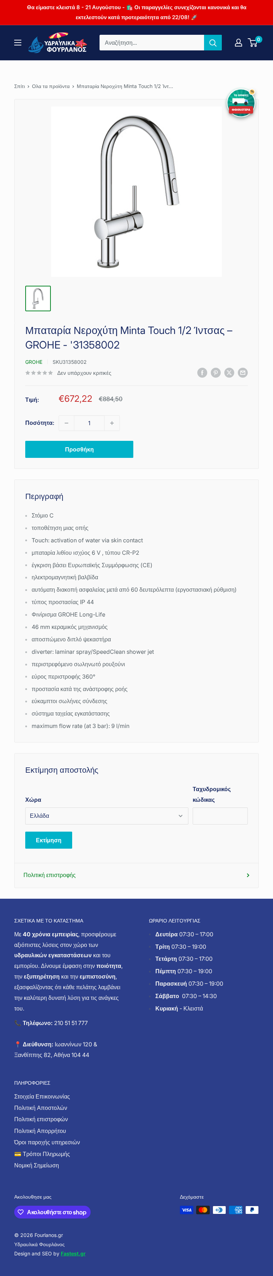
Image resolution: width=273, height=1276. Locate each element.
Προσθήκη (79, 449)
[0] (252, 42)
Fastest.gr (73, 1253)
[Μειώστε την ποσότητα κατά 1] (66, 423)
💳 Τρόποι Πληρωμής (42, 1153)
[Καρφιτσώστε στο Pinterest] (216, 372)
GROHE (33, 362)
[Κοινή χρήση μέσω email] (243, 372)
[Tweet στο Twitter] (229, 372)
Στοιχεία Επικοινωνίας (42, 1096)
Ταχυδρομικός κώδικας (212, 794)
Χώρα (33, 799)
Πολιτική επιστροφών (41, 1119)
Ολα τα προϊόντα (51, 86)
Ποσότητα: (39, 422)
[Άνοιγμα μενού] (17, 42)
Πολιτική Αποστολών (40, 1107)
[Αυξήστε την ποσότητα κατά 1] (112, 423)
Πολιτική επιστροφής (49, 874)
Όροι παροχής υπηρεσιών (47, 1142)
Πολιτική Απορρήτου (40, 1130)
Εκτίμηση (48, 840)
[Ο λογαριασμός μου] (238, 42)
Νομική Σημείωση (36, 1165)
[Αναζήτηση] (213, 42)
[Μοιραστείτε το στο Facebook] (202, 372)
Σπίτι (19, 86)
